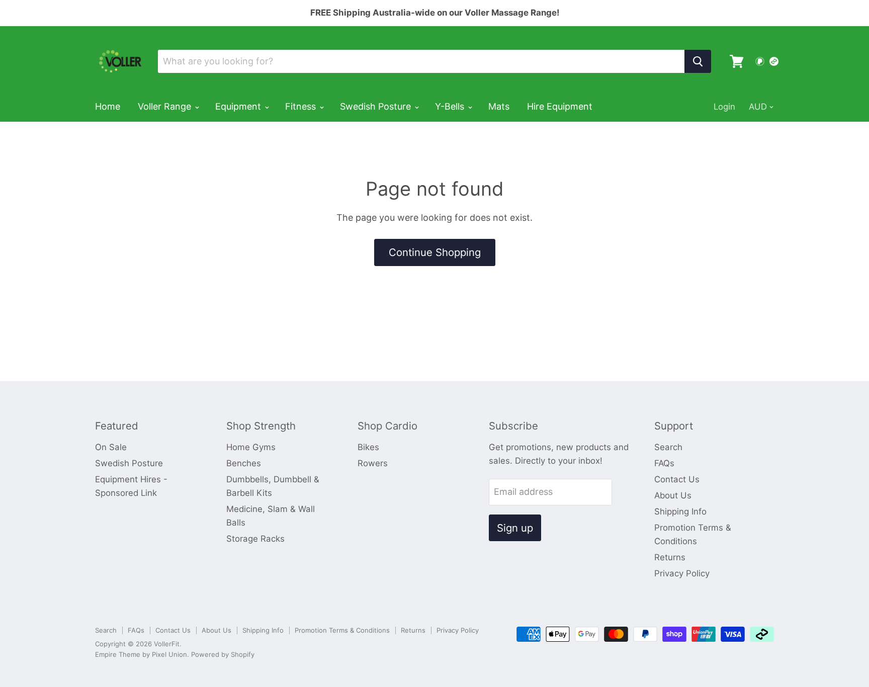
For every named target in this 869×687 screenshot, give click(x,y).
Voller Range (166, 106)
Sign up (515, 528)
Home (107, 106)
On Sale (111, 447)
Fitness (301, 106)
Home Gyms (251, 447)
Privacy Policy (682, 573)
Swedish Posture (376, 106)
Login (724, 107)
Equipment (239, 106)
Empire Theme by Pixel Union (141, 654)
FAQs (664, 463)
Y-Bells (451, 106)
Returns (669, 557)
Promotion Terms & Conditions (342, 630)
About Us (672, 495)
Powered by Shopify (222, 654)
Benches (243, 463)
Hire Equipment (559, 106)
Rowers (373, 463)
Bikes (368, 447)
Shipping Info (680, 511)
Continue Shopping (435, 252)
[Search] (697, 61)
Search (668, 447)
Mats (498, 106)
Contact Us (677, 479)
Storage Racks (255, 539)
